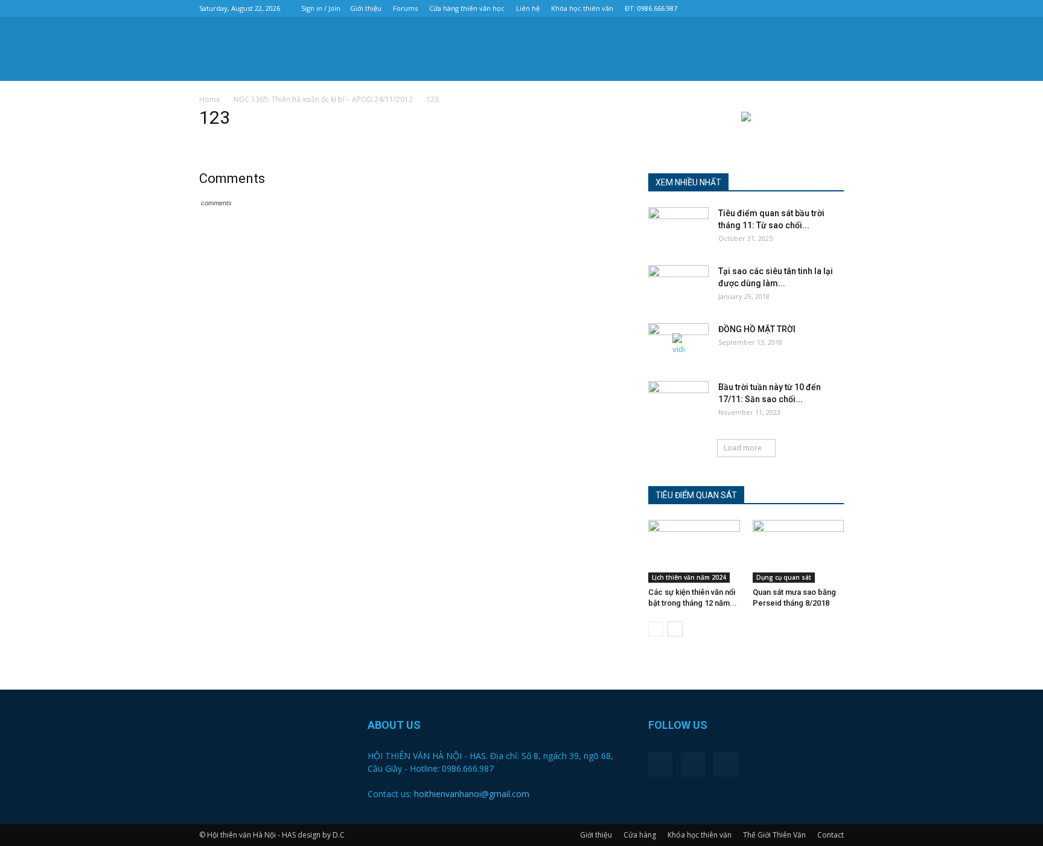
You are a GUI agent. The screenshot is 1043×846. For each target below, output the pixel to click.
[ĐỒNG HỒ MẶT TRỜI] (678, 344)
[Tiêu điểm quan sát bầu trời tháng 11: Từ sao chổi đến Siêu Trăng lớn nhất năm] (678, 228)
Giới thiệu (365, 8)
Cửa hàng (640, 835)
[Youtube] (835, 8)
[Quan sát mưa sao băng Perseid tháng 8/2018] (798, 551)
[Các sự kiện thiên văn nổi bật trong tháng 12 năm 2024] (694, 551)
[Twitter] (815, 8)
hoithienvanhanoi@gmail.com (471, 794)
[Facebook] (795, 8)
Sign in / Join (320, 8)
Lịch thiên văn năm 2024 (689, 577)
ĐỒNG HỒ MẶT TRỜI (757, 329)
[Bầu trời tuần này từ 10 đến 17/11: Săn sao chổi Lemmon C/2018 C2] (678, 402)
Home (209, 99)
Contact (830, 835)
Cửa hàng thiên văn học (467, 8)
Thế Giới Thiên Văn (774, 835)
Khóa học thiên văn (582, 8)
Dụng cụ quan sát (783, 577)
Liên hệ (528, 8)
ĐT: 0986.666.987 (651, 8)
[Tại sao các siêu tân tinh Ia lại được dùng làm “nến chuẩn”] (678, 286)
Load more (743, 448)
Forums (405, 8)
